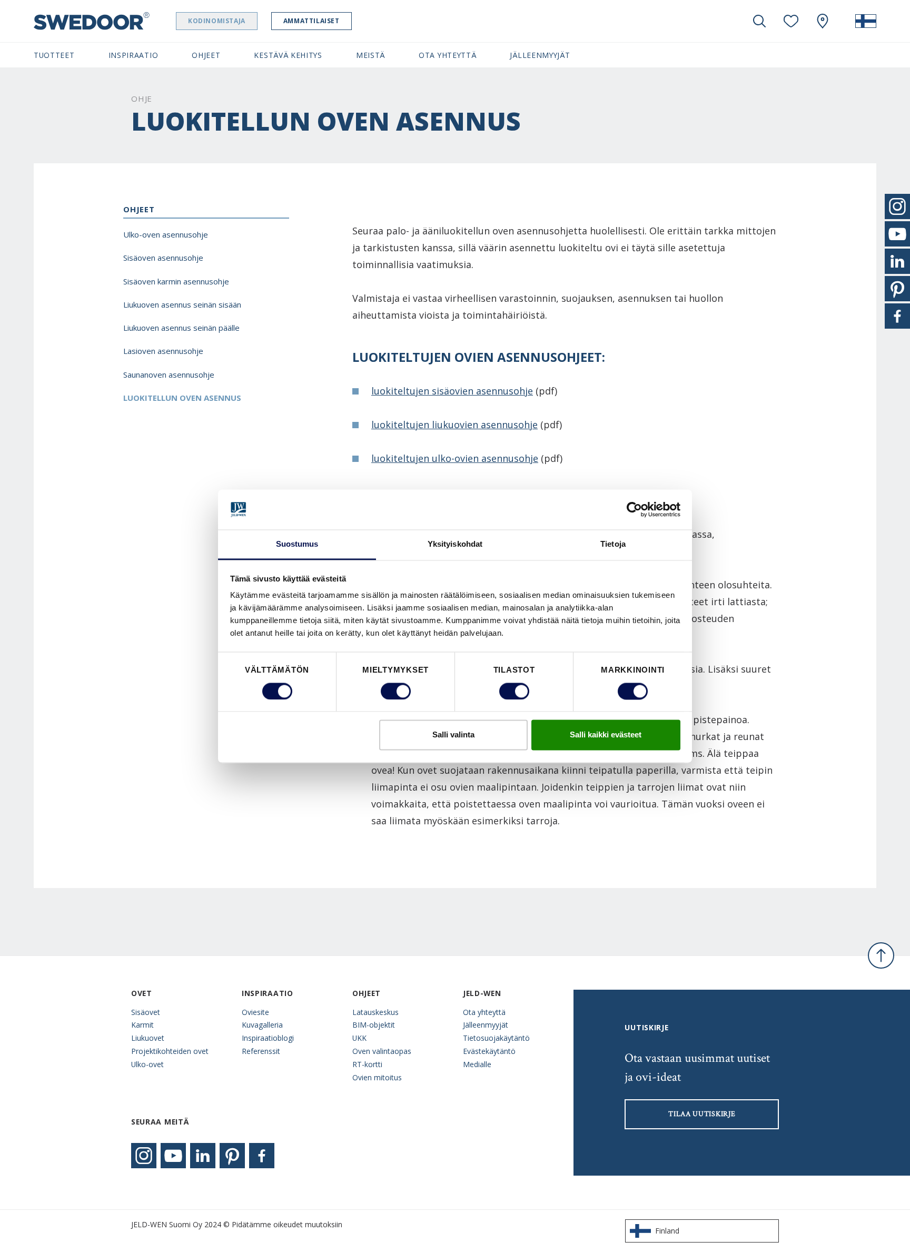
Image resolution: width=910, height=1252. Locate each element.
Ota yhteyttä (484, 1012)
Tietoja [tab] (613, 544)
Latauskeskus (375, 1012)
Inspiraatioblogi (268, 1038)
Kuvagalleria (262, 1025)
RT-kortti (367, 1064)
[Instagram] (143, 1155)
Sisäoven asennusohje (163, 257)
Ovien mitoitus (377, 1077)
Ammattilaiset (311, 20)
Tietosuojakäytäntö (496, 1038)
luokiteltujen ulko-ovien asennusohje (454, 458)
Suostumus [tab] (297, 544)
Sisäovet (145, 1012)
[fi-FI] (865, 21)
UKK (359, 1038)
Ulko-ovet (147, 1064)
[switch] (396, 691)
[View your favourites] (791, 21)
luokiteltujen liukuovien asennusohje (454, 424)
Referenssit (261, 1051)
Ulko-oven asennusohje (165, 234)
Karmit (142, 1025)
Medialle (477, 1064)
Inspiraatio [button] (133, 55)
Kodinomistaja (216, 20)
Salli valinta (453, 735)
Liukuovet (147, 1038)
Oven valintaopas (381, 1051)
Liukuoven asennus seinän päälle (181, 327)
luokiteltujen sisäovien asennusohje (452, 391)
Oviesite (255, 1012)
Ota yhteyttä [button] (447, 55)
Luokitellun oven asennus (182, 397)
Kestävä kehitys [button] (288, 55)
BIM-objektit (373, 1025)
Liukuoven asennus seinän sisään (182, 304)
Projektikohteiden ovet (170, 1051)
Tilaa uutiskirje (701, 1114)
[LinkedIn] (202, 1155)
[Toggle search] (759, 21)
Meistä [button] (370, 55)
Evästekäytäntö (489, 1051)
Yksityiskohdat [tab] (455, 544)
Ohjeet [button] (206, 55)
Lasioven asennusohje (163, 351)
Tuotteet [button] (54, 55)
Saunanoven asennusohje (168, 374)
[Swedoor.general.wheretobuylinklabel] (822, 21)
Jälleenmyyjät (485, 1025)
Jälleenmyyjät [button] (540, 55)
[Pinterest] (232, 1155)
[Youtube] (173, 1155)
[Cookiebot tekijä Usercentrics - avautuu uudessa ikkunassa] (634, 509)
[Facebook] (261, 1155)
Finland (667, 1231)
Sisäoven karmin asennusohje (176, 281)
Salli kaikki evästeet (605, 735)
